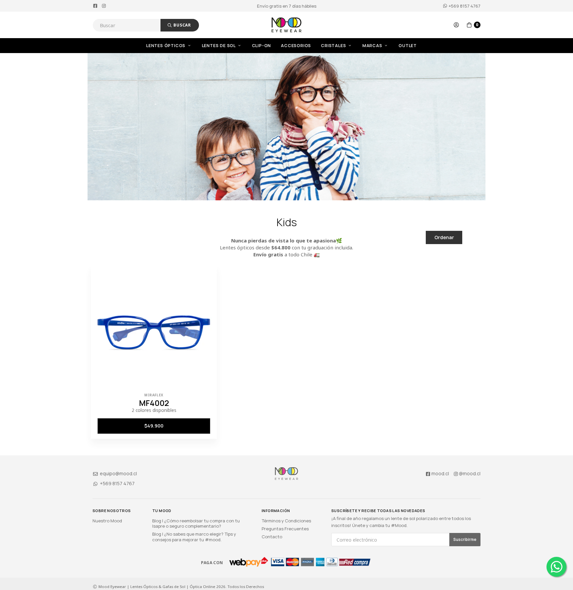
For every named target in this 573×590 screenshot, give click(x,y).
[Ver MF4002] (154, 328)
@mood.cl (469, 473)
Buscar (181, 25)
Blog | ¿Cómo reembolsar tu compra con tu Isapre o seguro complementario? (196, 523)
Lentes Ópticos (166, 45)
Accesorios (296, 45)
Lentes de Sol (219, 45)
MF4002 (154, 403)
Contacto (272, 537)
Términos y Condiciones (286, 521)
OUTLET (408, 45)
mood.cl (440, 473)
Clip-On (261, 45)
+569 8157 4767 (464, 6)
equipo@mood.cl (118, 473)
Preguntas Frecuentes (285, 529)
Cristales (334, 45)
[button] (456, 25)
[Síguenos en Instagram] (104, 6)
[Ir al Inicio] (286, 25)
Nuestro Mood (107, 521)
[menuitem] (174, 45)
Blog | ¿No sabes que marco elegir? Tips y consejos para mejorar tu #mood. (194, 536)
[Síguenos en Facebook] (95, 6)
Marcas (373, 45)
